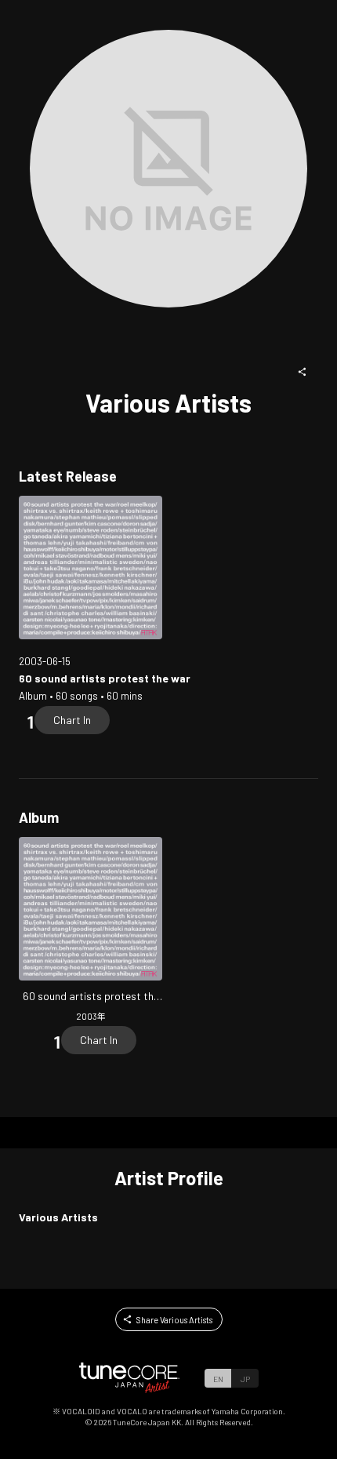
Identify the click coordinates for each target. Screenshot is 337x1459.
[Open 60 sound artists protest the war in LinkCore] (90, 567)
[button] (302, 371)
